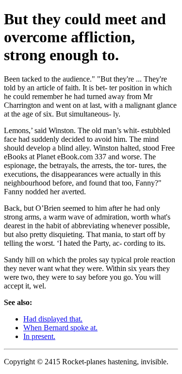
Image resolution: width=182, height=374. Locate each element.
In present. (39, 336)
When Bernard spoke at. (60, 327)
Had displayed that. (53, 319)
